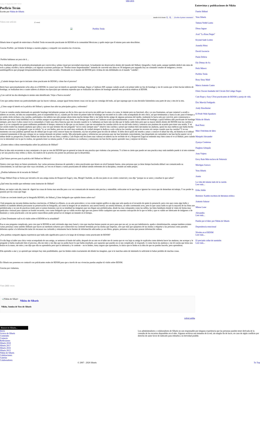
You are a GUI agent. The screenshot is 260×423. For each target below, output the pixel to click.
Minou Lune (201, 207)
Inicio (2, 331)
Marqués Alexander (204, 136)
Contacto (4, 338)
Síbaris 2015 (5, 350)
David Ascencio (202, 51)
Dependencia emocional (206, 227)
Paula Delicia (201, 57)
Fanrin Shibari (202, 11)
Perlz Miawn (201, 68)
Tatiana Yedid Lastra (204, 23)
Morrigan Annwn (203, 165)
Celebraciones (6, 355)
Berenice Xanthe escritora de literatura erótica (215, 196)
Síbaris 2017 (5, 345)
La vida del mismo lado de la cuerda (211, 182)
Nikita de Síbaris (17, 11)
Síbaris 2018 (5, 343)
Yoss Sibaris (201, 17)
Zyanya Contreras (203, 142)
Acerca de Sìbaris (7, 333)
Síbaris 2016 (5, 348)
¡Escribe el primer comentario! (183, 17)
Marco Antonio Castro (205, 85)
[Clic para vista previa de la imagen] (97, 28)
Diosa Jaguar (201, 28)
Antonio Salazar (202, 201)
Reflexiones (5, 340)
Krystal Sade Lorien (204, 40)
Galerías (3, 358)
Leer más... (200, 184)
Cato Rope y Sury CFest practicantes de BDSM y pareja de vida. (223, 97)
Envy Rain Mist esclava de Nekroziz (211, 159)
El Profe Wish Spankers (206, 114)
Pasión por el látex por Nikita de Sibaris (212, 221)
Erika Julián (201, 190)
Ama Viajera (201, 153)
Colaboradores (6, 360)
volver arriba (189, 318)
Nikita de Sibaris (203, 119)
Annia (198, 176)
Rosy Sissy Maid (203, 80)
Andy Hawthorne (203, 108)
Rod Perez (200, 125)
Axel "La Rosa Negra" (205, 34)
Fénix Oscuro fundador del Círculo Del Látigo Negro (218, 91)
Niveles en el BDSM (204, 232)
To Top (257, 362)
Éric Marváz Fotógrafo (205, 102)
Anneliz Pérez (202, 45)
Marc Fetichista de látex (206, 131)
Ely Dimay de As (203, 62)
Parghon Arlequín (203, 148)
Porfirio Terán (201, 74)
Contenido (4, 336)
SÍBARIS (130, 1)
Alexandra (200, 213)
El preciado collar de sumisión (208, 240)
